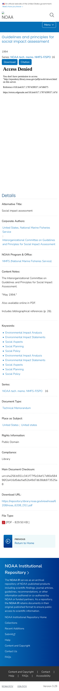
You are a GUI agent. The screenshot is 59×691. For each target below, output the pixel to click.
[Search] (52, 14)
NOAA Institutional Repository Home (26, 617)
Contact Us (11, 651)
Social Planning (14, 346)
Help (7, 640)
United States (10, 425)
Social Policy (12, 351)
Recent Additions (14, 628)
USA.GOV (22, 686)
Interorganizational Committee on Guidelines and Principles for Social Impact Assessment (28, 242)
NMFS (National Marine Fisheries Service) (27, 261)
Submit (9, 634)
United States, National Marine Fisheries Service (26, 230)
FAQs (8, 657)
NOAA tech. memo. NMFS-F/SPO (31, 57)
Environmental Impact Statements (25, 337)
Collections (11, 623)
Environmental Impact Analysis (23, 332)
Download (10, 62)
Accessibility (43, 676)
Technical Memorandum (16, 408)
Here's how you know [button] (12, 6)
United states (29, 425)
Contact (45, 672)
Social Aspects (14, 342)
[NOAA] (7, 16)
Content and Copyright (17, 645)
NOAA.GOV (7, 686)
